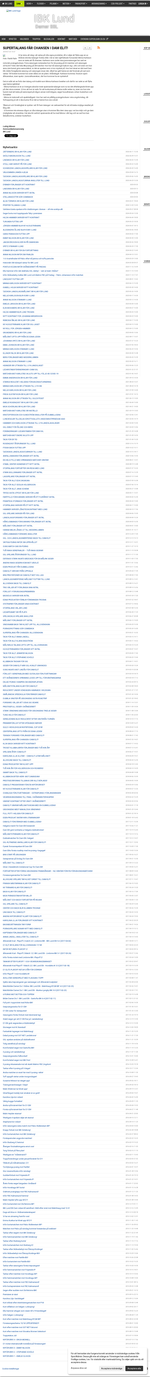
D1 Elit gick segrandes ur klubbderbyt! (19, 1023)
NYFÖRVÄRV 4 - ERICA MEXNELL (16, 1340)
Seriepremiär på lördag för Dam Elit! (18, 859)
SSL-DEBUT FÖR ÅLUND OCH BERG (18, 427)
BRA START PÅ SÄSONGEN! (14, 855)
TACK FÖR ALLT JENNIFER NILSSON (18, 653)
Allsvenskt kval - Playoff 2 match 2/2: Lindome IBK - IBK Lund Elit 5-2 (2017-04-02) (37, 941)
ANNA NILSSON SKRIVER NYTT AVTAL (19, 193)
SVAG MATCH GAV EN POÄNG (15, 546)
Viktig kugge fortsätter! (12, 1101)
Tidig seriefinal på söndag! (14, 1044)
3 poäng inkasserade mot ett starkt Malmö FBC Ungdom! (27, 1064)
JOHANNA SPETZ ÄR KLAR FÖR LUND (19, 341)
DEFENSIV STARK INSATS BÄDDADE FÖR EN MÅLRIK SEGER (28, 559)
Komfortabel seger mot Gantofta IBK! (18, 1048)
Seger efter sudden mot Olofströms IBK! (20, 1290)
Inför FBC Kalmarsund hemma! (15, 1196)
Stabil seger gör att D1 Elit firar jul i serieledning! (23, 1019)
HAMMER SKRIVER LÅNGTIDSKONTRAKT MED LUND (25, 509)
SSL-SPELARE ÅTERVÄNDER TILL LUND (19, 554)
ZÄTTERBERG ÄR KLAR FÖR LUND (17, 152)
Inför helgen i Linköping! (13, 1315)
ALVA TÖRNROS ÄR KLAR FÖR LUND (18, 201)
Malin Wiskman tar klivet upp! (15, 1089)
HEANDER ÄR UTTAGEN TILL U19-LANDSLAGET (23, 365)
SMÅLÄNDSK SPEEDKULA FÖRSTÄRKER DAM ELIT (24, 694)
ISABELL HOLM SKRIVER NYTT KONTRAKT (20, 287)
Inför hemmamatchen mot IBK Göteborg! (20, 1237)
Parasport (80, 3)
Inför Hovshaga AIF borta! (14, 1187)
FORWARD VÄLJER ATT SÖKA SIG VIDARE (21, 702)
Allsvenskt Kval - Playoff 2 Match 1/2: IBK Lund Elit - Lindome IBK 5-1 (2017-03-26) (37, 953)
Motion (66, 3)
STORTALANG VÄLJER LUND (15, 608)
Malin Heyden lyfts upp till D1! (15, 1200)
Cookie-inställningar (10, 1369)
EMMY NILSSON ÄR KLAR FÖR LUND (18, 238)
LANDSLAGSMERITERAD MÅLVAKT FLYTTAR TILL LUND (26, 579)
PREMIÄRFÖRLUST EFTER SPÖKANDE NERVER (22, 723)
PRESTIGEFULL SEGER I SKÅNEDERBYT (19, 707)
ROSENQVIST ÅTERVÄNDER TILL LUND (19, 443)
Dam (19, 3)
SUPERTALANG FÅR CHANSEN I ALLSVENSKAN (23, 633)
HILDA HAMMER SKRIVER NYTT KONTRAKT (21, 217)
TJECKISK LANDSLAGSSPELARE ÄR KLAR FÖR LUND (25, 176)
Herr (29, 3)
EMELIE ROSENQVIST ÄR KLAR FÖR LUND (20, 402)
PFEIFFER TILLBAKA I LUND (14, 205)
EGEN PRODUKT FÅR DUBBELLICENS (18, 567)
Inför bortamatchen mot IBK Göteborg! (19, 1134)
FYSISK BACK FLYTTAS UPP (14, 448)
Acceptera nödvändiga (111, 1368)
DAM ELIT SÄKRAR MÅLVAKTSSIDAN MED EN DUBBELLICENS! (29, 805)
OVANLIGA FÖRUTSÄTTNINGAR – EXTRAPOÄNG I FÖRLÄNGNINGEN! (32, 793)
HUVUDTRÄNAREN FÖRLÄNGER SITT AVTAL (21, 649)
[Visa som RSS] (98, 48)
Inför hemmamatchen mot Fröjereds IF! (19, 1270)
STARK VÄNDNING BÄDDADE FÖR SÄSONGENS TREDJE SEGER (30, 711)
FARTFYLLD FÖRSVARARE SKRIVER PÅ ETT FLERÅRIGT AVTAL (29, 497)
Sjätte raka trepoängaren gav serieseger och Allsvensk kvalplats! (30, 982)
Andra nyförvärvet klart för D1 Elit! (17, 1105)
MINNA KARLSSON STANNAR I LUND (18, 349)
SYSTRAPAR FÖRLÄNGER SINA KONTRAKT (21, 604)
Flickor (40, 3)
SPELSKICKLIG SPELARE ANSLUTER (18, 616)
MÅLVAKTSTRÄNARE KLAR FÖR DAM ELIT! (21, 834)
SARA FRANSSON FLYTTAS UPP (16, 234)
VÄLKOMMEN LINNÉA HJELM (15, 172)
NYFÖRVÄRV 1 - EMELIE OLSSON (16, 1356)
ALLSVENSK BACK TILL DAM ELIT (17, 583)
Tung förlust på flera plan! (13, 1150)
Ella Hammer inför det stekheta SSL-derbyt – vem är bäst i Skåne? (30, 271)
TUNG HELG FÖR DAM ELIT (14, 715)
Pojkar (53, 3)
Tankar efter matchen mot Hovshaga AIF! (20, 1274)
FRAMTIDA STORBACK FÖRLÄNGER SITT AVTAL (23, 501)
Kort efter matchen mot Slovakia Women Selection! (24, 1331)
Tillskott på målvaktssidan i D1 (16, 1163)
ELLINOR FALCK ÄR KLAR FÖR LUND (18, 353)
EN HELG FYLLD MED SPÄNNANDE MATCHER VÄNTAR (26, 460)
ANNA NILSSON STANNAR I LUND (17, 300)
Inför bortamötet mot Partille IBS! (16, 1261)
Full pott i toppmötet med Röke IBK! (18, 1002)
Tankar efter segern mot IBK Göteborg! (19, 1233)
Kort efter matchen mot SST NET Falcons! (20, 1327)
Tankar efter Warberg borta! (14, 1241)
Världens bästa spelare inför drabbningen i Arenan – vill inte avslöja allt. (33, 209)
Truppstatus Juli (10, 1335)
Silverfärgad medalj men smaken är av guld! (21, 1093)
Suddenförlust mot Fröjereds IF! (16, 1175)
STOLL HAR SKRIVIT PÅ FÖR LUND (17, 164)
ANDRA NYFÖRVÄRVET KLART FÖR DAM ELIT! (22, 916)
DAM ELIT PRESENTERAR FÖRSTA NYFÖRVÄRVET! (24, 785)
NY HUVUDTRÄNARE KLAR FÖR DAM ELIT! (21, 789)
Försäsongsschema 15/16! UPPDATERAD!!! (21, 1323)
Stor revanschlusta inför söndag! (16, 1171)
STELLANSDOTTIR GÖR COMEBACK (18, 197)
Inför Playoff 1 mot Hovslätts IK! (16, 974)
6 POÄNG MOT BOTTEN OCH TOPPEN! (18, 994)
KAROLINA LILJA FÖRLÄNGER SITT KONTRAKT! (23, 920)
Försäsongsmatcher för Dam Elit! (17, 875)
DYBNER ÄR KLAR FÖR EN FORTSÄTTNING (20, 250)
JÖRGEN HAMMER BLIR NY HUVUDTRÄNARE (22, 226)
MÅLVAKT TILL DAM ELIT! (13, 863)
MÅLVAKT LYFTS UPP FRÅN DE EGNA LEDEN (21, 337)
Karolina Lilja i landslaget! (13, 1298)
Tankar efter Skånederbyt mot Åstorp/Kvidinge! (23, 1249)
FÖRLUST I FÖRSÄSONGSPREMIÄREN (19, 591)
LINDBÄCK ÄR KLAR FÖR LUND (16, 160)
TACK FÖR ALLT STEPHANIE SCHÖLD (18, 657)
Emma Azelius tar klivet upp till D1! (17, 1220)
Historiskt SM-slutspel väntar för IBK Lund (20, 263)
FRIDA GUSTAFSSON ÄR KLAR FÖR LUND (20, 394)
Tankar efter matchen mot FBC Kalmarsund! (21, 1282)
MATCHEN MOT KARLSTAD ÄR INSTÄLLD (20, 411)
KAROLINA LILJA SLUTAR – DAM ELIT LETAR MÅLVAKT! (26, 756)
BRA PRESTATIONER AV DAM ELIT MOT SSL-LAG (23, 575)
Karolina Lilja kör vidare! (13, 1097)
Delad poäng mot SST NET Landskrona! (19, 1035)
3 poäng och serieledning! (14, 1052)
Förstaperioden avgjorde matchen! (17, 1138)
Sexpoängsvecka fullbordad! (15, 1056)
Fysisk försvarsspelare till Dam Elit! (17, 846)
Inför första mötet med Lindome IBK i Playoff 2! (22, 957)
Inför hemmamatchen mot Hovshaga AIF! (20, 1278)
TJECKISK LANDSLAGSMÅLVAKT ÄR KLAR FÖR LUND (25, 291)
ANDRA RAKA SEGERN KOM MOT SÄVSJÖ (21, 563)
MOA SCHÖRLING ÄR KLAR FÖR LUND (19, 406)
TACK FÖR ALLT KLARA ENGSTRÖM (18, 641)
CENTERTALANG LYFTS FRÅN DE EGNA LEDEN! (22, 731)
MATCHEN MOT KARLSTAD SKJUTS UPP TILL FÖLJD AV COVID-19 (30, 374)
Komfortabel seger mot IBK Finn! (16, 1060)
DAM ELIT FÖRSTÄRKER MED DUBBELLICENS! (22, 822)
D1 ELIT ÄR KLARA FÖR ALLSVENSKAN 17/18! (22, 945)
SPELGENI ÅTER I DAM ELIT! (14, 752)
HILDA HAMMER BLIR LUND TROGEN (18, 312)
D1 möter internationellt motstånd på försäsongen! (24, 1344)
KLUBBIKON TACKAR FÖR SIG (15, 661)
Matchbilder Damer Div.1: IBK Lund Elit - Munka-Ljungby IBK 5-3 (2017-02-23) (35, 990)
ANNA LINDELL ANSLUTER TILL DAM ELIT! (21, 937)
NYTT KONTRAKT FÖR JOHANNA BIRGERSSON (22, 316)
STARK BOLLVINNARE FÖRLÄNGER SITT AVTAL (22, 472)
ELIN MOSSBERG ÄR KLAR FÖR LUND (19, 308)
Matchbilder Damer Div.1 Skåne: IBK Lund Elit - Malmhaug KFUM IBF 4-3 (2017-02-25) (38, 986)
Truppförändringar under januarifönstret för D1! (23, 1159)
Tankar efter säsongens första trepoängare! (21, 1266)
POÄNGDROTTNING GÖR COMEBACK (18, 628)
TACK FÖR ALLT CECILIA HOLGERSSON (19, 485)
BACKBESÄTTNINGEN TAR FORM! (17, 924)
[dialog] (107, 1361)
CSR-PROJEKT (117, 3)
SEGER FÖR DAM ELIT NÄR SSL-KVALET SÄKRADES (25, 665)
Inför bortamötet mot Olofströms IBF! (18, 1204)
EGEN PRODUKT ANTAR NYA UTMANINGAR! (21, 818)
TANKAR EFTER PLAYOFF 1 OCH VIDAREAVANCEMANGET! (27, 961)
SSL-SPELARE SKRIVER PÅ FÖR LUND (18, 513)
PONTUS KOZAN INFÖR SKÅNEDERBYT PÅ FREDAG (24, 267)
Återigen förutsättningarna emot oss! (18, 1146)
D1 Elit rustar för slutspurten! (15, 1011)
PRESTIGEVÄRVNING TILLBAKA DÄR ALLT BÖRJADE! (25, 781)
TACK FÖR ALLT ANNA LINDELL (16, 637)
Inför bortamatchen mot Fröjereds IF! (18, 1179)
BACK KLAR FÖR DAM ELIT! (14, 891)
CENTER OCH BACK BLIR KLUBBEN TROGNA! (21, 908)
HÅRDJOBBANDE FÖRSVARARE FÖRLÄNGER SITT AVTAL (27, 522)
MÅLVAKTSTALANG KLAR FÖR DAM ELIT (20, 686)
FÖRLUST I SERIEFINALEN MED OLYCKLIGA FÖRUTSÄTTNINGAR (30, 674)
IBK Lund (8, 3)
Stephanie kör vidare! (12, 1122)
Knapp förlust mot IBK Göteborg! (17, 1130)
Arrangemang (98, 3)
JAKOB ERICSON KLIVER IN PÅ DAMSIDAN (21, 242)
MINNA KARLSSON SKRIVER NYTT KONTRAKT (22, 283)
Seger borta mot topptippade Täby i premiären (22, 213)
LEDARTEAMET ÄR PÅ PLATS (15, 612)
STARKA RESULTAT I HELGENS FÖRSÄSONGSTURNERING (27, 382)
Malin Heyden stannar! (12, 1113)
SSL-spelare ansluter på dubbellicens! (19, 1039)
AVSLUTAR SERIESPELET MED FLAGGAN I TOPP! (23, 978)
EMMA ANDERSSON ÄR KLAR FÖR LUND (20, 378)
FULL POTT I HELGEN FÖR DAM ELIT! (18, 813)
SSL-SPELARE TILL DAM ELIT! (15, 904)
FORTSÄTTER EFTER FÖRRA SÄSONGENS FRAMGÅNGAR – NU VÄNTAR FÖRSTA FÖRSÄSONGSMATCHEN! (48, 871)
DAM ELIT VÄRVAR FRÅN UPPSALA (18, 571)
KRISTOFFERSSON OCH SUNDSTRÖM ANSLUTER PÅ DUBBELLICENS (32, 415)
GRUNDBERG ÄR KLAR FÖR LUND (17, 332)
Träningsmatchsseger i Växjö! (15, 1085)
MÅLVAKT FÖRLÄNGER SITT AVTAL (18, 526)
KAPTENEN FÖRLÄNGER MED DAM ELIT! (20, 933)
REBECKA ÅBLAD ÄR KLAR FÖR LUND (19, 320)
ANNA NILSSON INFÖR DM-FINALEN (18, 254)
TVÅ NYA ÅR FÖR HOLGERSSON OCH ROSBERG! (23, 768)
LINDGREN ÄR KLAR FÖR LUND (16, 189)
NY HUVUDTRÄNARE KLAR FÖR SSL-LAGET (21, 324)
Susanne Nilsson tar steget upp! (16, 1081)
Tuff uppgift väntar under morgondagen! (20, 1076)
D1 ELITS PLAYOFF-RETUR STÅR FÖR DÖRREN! (22, 970)
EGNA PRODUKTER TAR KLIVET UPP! (18, 764)
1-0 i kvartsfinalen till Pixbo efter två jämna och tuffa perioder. (28, 258)
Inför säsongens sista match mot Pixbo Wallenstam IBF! (26, 1126)
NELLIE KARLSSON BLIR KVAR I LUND (19, 295)
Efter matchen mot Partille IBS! (15, 1257)
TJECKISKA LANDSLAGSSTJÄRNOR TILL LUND (22, 452)
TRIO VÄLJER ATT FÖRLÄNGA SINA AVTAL (21, 587)
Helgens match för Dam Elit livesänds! (19, 826)
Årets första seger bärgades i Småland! (19, 1183)
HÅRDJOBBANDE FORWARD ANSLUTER (20, 534)
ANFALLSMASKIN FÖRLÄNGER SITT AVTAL (21, 456)
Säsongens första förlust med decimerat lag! (22, 1015)
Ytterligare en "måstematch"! (15, 1155)
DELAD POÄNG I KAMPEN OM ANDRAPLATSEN (22, 682)
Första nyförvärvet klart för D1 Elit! (17, 1109)
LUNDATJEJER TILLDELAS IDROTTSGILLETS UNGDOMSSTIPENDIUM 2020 (34, 419)
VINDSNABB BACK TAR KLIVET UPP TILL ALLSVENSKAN (26, 624)
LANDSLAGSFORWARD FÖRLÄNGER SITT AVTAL (23, 517)
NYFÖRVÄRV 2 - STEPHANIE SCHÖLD (18, 1352)
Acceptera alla (134, 1368)
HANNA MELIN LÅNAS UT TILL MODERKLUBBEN (23, 530)
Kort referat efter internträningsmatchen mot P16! (23, 1303)
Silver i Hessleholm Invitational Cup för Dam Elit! (23, 867)
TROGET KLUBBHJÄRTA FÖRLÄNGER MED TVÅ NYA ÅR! (26, 748)
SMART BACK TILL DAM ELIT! (15, 772)
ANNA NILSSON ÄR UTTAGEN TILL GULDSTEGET (23, 398)
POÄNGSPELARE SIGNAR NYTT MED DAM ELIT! (22, 928)
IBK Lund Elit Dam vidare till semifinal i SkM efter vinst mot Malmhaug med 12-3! (36, 1208)
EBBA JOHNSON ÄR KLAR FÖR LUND (18, 345)
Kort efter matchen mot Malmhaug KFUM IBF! (22, 1319)
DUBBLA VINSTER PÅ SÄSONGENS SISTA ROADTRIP (25, 698)
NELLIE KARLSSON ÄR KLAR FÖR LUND (19, 390)
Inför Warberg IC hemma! (13, 1142)
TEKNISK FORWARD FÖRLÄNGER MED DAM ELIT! (23, 735)
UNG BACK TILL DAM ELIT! (14, 912)
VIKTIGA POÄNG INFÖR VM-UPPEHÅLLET (20, 542)
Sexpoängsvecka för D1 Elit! (15, 1007)
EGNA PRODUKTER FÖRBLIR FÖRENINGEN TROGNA (24, 600)
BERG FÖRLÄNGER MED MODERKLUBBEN (20, 357)
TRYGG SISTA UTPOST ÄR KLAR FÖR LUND (21, 493)
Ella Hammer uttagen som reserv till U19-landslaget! (24, 1311)
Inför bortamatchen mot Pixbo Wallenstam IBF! (22, 1224)
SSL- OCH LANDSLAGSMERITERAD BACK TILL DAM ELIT (27, 538)
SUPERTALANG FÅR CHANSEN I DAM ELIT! (35, 48)
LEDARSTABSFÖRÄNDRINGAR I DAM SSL (20, 369)
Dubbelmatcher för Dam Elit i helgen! (18, 838)
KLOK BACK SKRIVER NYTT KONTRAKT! (19, 744)
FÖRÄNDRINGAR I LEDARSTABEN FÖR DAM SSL (23, 431)
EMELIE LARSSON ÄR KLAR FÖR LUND (19, 304)
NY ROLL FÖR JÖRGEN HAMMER (16, 328)
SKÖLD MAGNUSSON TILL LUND (17, 156)
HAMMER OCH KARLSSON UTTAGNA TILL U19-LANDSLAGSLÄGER (31, 423)
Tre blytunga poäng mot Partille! (16, 1167)
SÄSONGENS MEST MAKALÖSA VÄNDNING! (21, 809)
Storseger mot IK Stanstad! (14, 1027)
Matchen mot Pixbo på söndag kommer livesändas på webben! (29, 1229)
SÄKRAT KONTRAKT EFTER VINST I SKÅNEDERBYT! (24, 801)
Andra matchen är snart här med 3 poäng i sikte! (23, 1072)
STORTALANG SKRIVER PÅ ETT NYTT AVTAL (21, 505)
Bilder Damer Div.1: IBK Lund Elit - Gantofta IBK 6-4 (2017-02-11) (29, 998)
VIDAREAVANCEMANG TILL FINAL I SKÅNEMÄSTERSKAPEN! (28, 797)
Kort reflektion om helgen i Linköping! (19, 1307)
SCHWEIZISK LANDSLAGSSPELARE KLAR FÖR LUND (25, 168)
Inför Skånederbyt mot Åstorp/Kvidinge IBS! (21, 1253)
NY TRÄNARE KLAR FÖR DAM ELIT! (17, 887)
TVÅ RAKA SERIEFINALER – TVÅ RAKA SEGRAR (23, 550)
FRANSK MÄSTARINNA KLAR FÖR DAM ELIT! (22, 883)
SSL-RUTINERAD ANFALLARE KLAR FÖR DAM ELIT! (24, 842)
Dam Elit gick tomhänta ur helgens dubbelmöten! (23, 830)
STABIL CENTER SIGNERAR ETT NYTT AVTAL (21, 464)
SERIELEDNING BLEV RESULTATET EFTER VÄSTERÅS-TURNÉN (29, 719)
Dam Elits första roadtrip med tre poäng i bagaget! (24, 850)
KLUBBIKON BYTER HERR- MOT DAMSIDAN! (21, 776)
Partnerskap (135, 3)
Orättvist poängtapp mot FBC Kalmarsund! (21, 1192)
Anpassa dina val (79, 1368)
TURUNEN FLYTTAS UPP (13, 221)
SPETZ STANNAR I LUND (13, 246)
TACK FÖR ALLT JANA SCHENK (16, 489)
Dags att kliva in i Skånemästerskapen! (19, 1212)
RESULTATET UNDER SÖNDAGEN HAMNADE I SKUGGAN (27, 690)
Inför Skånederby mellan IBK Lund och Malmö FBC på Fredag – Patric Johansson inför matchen (43, 275)
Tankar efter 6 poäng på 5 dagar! (16, 1068)
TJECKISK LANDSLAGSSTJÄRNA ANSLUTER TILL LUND (26, 180)
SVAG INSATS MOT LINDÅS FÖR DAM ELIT (21, 670)
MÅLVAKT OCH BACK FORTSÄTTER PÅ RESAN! (22, 900)
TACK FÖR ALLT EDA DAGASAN (16, 480)
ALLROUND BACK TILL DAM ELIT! (17, 760)
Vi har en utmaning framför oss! (16, 1216)
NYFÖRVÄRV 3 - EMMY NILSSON (16, 1348)
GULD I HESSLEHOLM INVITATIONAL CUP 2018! (22, 727)
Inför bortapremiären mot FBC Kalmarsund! (21, 1286)
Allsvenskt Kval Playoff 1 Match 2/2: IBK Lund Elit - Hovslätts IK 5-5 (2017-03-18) (36, 965)
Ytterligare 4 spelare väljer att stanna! (18, 1118)
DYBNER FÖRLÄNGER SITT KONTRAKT (19, 185)
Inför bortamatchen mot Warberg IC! (18, 1245)
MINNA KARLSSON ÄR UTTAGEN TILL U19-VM (22, 386)
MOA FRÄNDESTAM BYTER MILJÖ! (17, 896)
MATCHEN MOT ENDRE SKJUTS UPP (18, 435)
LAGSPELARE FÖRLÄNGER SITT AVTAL (19, 476)
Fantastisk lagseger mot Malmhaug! (18, 1031)
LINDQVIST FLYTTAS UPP (13, 279)
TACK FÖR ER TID (10, 439)
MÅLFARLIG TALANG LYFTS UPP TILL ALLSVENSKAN (25, 645)
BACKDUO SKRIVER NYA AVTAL (16, 596)
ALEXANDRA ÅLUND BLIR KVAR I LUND (19, 230)
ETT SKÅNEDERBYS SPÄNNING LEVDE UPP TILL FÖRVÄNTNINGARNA (32, 678)
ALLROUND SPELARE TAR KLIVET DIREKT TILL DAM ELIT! (27, 879)
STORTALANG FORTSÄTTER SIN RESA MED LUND (23, 468)
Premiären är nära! (10, 1294)
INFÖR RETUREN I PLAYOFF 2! (15, 949)
